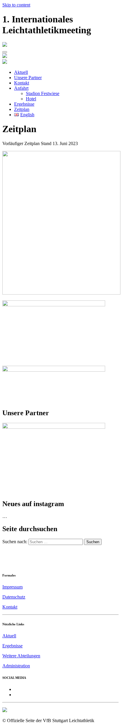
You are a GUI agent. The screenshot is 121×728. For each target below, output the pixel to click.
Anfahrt (21, 88)
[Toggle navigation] (4, 52)
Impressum (12, 586)
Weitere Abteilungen (21, 655)
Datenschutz (13, 596)
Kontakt (21, 82)
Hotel (31, 98)
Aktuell (21, 72)
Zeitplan (21, 109)
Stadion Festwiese (42, 93)
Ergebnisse (24, 104)
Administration (16, 665)
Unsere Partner (28, 77)
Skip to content (16, 4)
